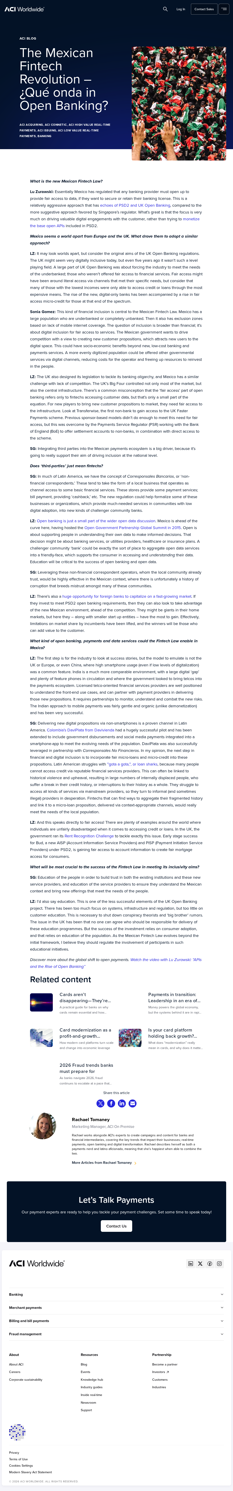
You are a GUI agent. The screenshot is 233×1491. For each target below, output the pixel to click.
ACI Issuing (47, 130)
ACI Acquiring (31, 125)
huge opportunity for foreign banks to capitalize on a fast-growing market (126, 596)
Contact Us (116, 1226)
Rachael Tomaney (91, 1119)
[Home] (37, 1263)
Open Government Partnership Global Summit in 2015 (132, 527)
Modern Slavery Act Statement (30, 1472)
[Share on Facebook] (111, 1104)
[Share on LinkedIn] (122, 1104)
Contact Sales (204, 9)
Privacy (14, 1453)
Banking (44, 136)
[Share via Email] (132, 1104)
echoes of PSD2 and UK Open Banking (135, 205)
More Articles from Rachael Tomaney (102, 1162)
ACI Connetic (56, 125)
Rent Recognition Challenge (89, 836)
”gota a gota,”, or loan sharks (132, 764)
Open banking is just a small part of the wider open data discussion (96, 521)
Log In (181, 9)
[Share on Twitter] (100, 1104)
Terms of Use (18, 1459)
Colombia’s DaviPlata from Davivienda (80, 730)
